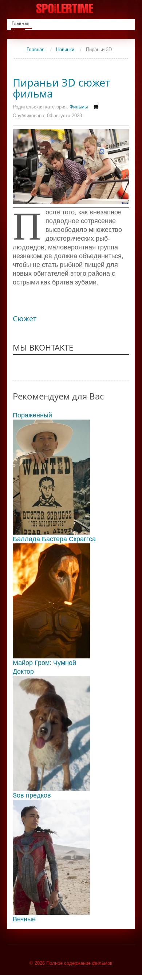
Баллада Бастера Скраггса (54, 539)
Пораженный (32, 415)
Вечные (24, 919)
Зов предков (32, 795)
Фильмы (79, 107)
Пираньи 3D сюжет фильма (61, 88)
